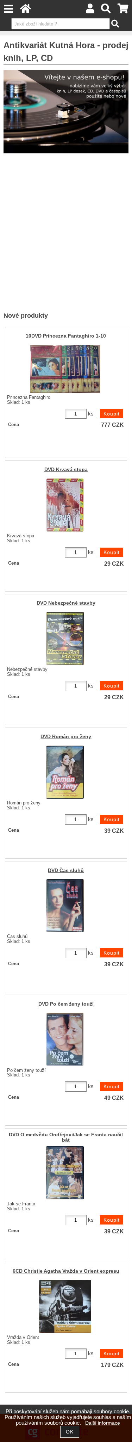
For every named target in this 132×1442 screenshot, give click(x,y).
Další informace (102, 1423)
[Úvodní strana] (25, 10)
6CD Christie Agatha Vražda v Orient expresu (66, 1271)
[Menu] (8, 9)
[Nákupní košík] (123, 10)
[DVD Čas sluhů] (65, 905)
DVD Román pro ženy (65, 736)
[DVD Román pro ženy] (65, 772)
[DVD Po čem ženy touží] (64, 1039)
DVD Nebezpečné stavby (66, 603)
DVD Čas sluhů (66, 870)
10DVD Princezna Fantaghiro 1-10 (66, 336)
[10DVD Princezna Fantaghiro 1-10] (65, 369)
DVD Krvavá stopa (66, 469)
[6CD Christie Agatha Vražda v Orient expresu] (65, 1306)
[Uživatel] (90, 10)
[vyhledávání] (106, 10)
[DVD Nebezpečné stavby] (65, 638)
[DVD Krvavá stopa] (64, 505)
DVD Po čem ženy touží (66, 1004)
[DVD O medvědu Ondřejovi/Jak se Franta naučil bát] (65, 1172)
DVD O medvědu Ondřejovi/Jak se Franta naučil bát (66, 1137)
